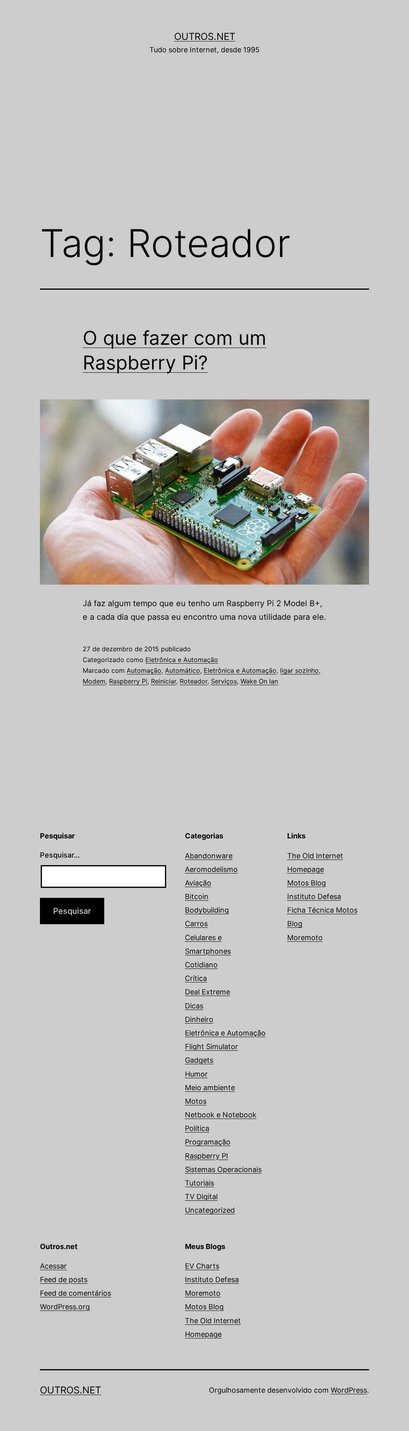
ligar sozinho (299, 670)
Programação (207, 1142)
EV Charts (202, 1266)
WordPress (349, 1390)
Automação (144, 670)
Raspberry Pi (128, 681)
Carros (196, 923)
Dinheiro (199, 1019)
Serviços (224, 681)
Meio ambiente (210, 1087)
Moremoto (305, 937)
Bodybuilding (207, 910)
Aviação (198, 883)
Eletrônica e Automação (181, 660)
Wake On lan (259, 681)
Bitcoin (196, 896)
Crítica (196, 978)
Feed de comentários (75, 1293)
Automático (182, 670)
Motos (195, 1101)
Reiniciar (163, 681)
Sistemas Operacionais (223, 1169)
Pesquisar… (60, 855)
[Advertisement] (204, 150)
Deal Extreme (207, 992)
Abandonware (208, 856)
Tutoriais (199, 1183)
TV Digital (201, 1196)
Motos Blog (306, 883)
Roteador (193, 681)
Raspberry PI (206, 1156)
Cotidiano (201, 965)
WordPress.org (65, 1307)
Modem (94, 681)
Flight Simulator (211, 1046)
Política (197, 1128)
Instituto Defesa (314, 896)
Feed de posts (63, 1279)
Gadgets (199, 1060)
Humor (196, 1074)
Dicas (194, 1006)
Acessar (53, 1266)
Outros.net (204, 36)
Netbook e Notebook (220, 1115)
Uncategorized (210, 1210)
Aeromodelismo (211, 869)
